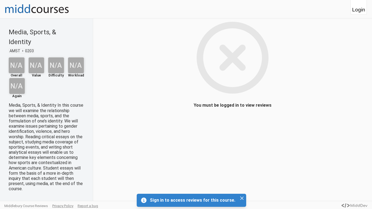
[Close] (242, 198)
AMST (15, 51)
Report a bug (88, 206)
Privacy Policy (62, 206)
